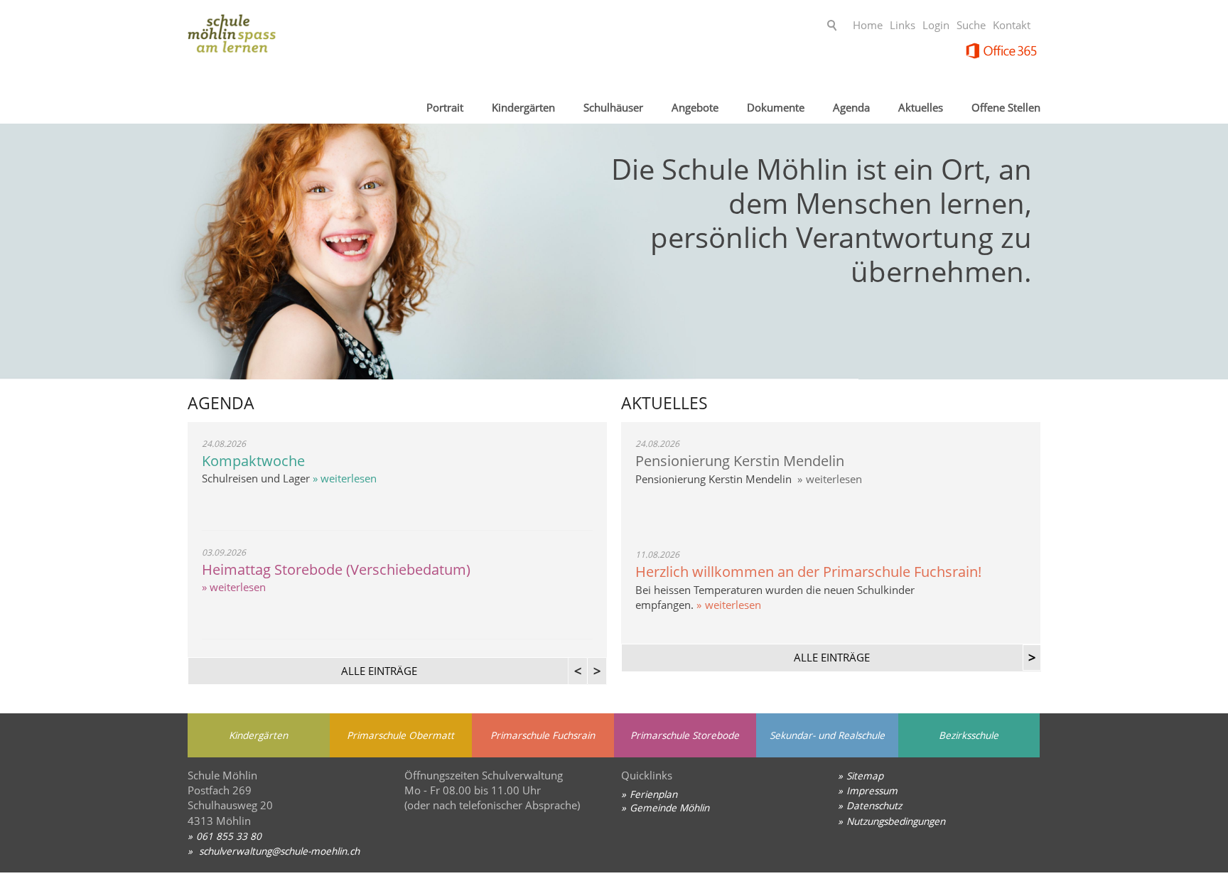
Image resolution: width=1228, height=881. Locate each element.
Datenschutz (874, 805)
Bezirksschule (968, 735)
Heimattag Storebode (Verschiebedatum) (336, 569)
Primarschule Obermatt (400, 735)
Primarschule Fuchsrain (542, 735)
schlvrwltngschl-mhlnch (278, 851)
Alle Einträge (832, 657)
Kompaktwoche (253, 460)
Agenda (851, 107)
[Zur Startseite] (301, 38)
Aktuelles (920, 107)
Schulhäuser (613, 107)
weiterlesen (834, 479)
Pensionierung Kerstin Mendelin (739, 460)
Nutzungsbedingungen (895, 821)
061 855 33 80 (229, 836)
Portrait (444, 107)
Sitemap (864, 775)
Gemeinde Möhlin (669, 807)
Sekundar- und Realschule (827, 735)
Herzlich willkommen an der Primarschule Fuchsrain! (808, 571)
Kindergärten (523, 107)
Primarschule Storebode (684, 735)
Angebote (695, 107)
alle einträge (379, 671)
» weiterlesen (343, 478)
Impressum (872, 790)
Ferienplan (653, 794)
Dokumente (775, 107)
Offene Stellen (1005, 107)
